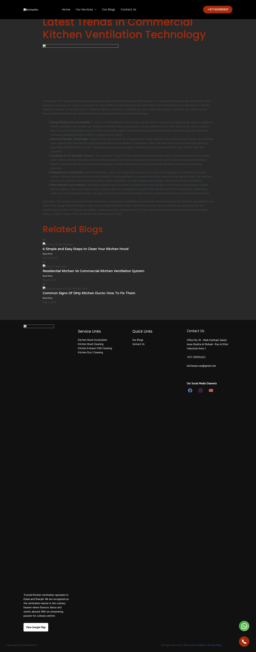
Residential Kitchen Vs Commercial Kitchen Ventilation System (93, 271)
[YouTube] (211, 390)
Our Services (84, 9)
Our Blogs (108, 9)
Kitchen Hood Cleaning (90, 344)
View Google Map (36, 627)
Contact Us (128, 9)
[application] (94, 9)
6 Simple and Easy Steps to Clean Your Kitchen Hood (86, 249)
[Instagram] (200, 390)
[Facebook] (190, 390)
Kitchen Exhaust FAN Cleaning (95, 348)
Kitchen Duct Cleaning (90, 352)
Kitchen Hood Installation (92, 339)
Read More (48, 253)
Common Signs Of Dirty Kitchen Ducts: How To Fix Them (89, 293)
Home (66, 9)
